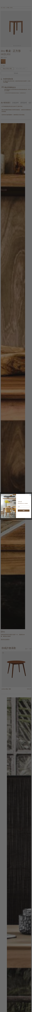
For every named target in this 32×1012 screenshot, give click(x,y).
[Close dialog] (30, 495)
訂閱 (23, 510)
